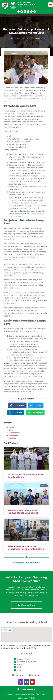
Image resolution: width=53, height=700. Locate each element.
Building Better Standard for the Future (27, 6)
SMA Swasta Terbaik (26, 698)
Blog (27, 38)
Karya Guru (13, 435)
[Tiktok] (25, 11)
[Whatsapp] (18, 11)
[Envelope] (21, 11)
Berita (11, 427)
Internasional (14, 433)
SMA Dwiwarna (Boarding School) (26, 3)
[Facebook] (31, 11)
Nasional (12, 438)
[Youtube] (34, 11)
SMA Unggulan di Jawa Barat (26, 562)
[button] (50, 4)
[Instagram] (28, 11)
